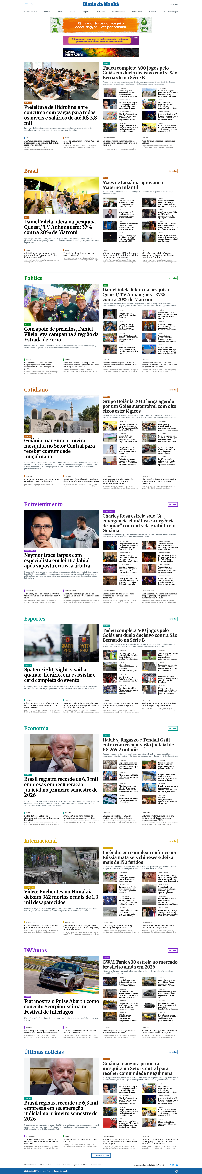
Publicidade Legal (170, 12)
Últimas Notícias (30, 12)
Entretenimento (118, 12)
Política (47, 12)
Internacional (137, 12)
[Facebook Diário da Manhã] (170, 1165)
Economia (72, 12)
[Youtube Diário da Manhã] (177, 1165)
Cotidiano (101, 12)
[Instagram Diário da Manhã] (173, 1165)
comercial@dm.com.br (142, 1165)
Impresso (173, 4)
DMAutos (153, 12)
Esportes (86, 12)
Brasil (59, 12)
